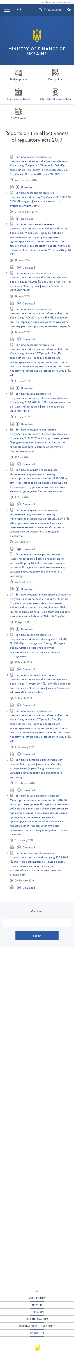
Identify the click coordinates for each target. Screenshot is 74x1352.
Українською (53, 9)
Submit (37, 935)
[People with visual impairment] (68, 9)
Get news (37, 911)
